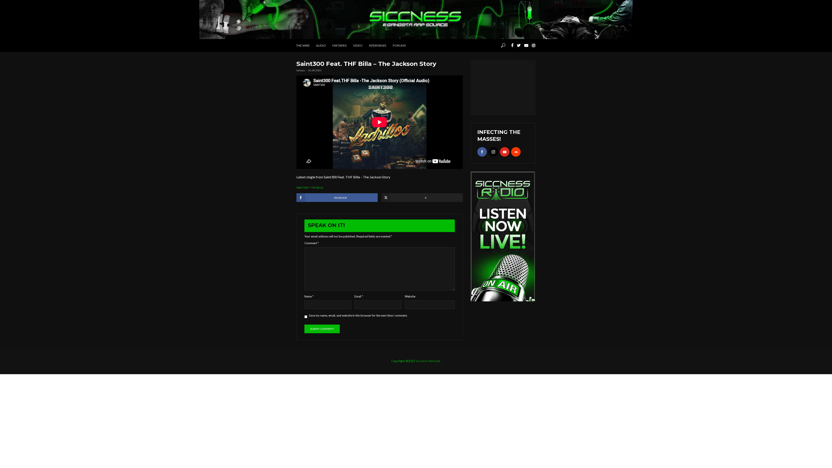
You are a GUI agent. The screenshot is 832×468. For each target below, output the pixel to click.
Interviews (377, 45)
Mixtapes (339, 45)
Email (358, 296)
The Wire (303, 45)
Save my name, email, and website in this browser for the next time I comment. (358, 315)
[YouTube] (504, 152)
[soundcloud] (516, 152)
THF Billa (317, 187)
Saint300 (302, 187)
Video (357, 45)
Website (410, 296)
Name (309, 296)
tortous (300, 70)
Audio (321, 45)
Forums (399, 45)
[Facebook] (482, 152)
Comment (311, 243)
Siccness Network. (428, 361)
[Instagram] (493, 152)
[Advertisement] (503, 87)
